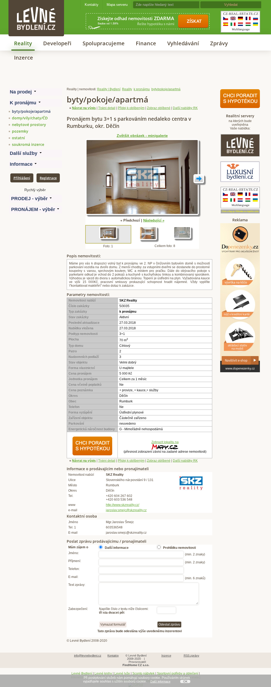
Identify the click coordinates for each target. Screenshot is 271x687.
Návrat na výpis (84, 108)
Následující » (153, 220)
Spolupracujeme (104, 43)
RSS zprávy (191, 655)
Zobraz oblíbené (158, 108)
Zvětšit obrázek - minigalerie (142, 136)
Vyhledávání (183, 43)
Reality (23, 43)
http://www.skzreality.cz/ (122, 505)
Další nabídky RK (185, 108)
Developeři (57, 43)
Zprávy (219, 43)
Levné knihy (103, 673)
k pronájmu (142, 89)
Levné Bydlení (81, 673)
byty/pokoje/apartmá (31, 111)
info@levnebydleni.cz (87, 655)
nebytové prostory (29, 124)
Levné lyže (122, 673)
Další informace (160, 681)
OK (185, 681)
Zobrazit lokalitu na (165, 442)
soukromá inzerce (28, 144)
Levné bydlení (36, 9)
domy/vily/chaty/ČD (30, 117)
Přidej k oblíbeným (131, 108)
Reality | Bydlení (108, 89)
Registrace (48, 178)
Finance (146, 43)
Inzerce (23, 57)
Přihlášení (21, 178)
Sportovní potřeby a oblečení (177, 673)
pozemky (20, 131)
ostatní (18, 137)
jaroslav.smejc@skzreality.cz (126, 510)
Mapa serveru (117, 5)
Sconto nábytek (143, 673)
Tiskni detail (106, 108)
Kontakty (91, 5)
